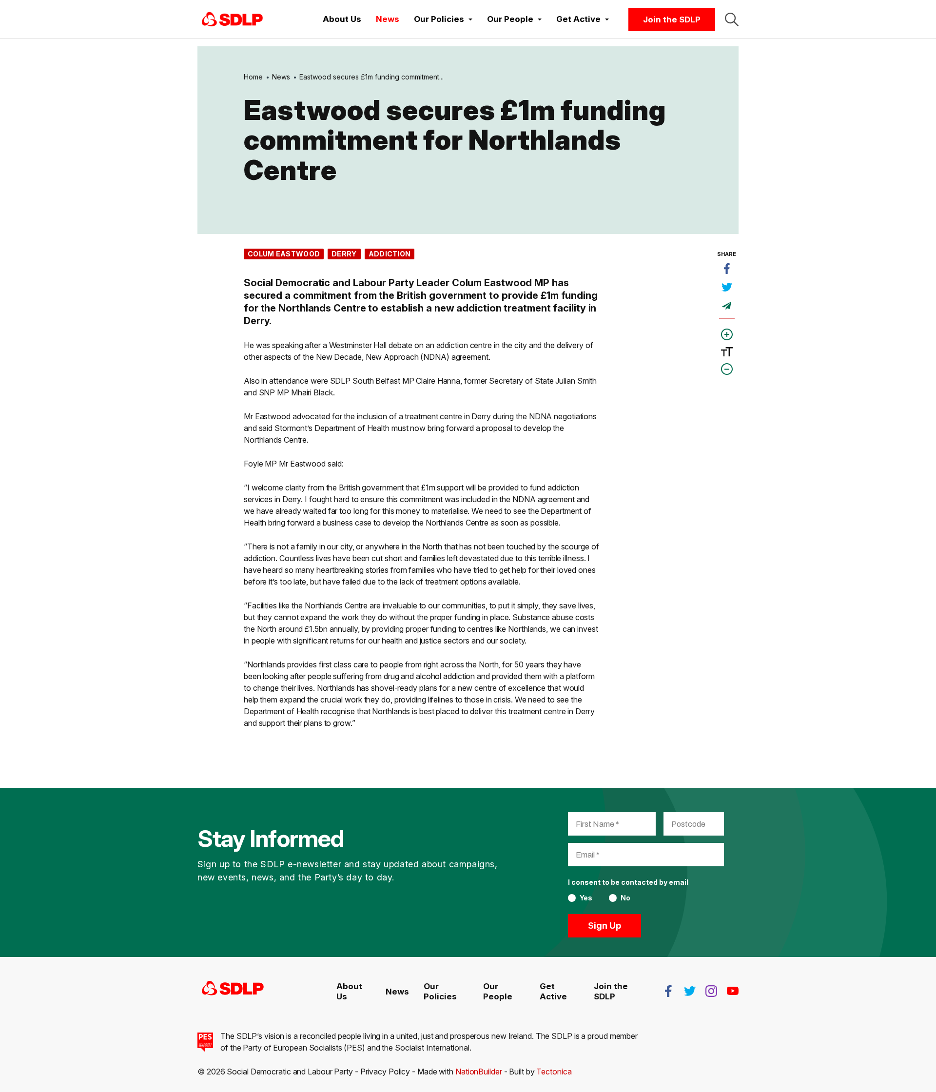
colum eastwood (284, 254)
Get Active (553, 991)
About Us (342, 19)
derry (344, 254)
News (387, 19)
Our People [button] (511, 19)
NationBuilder (478, 1071)
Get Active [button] (579, 19)
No (625, 898)
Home (253, 77)
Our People (497, 991)
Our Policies (440, 991)
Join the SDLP (672, 19)
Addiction (390, 254)
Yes (586, 898)
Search (732, 19)
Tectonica (553, 1071)
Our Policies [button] (440, 19)
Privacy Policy (385, 1071)
